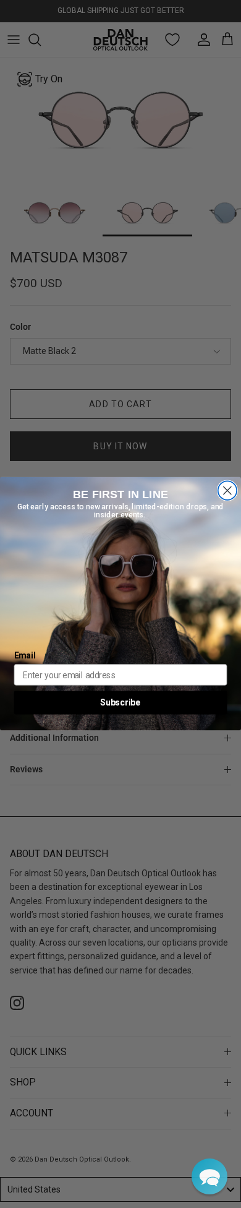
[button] (209, 1176)
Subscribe (120, 702)
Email (25, 656)
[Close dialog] (227, 490)
